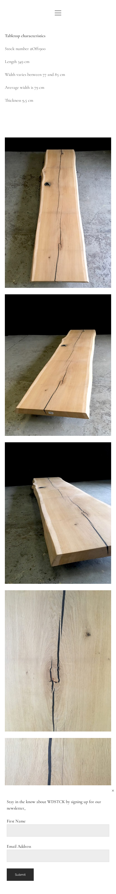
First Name (16, 821)
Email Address (19, 846)
